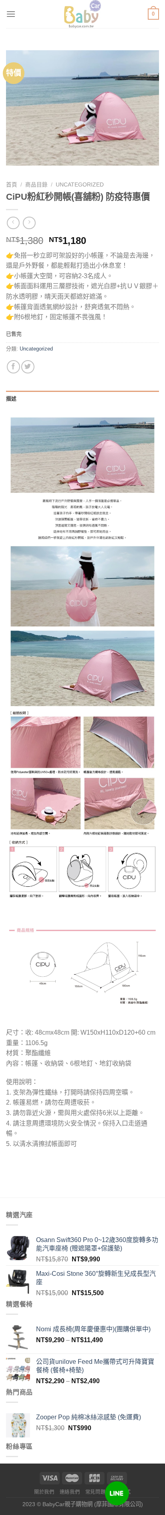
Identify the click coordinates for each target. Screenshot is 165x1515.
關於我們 (44, 1492)
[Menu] (11, 14)
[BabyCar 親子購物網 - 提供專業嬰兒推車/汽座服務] (83, 14)
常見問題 (95, 1492)
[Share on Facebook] (13, 366)
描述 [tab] (11, 399)
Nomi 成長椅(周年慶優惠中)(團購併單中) (93, 1329)
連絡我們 (70, 1492)
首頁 (11, 185)
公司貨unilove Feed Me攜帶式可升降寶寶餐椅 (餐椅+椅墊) (95, 1366)
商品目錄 (36, 185)
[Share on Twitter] (27, 366)
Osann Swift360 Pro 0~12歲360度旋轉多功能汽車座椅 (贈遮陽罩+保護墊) (97, 1244)
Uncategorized (80, 185)
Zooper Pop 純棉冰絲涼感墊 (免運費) (88, 1417)
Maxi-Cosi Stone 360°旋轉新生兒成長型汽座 (96, 1277)
